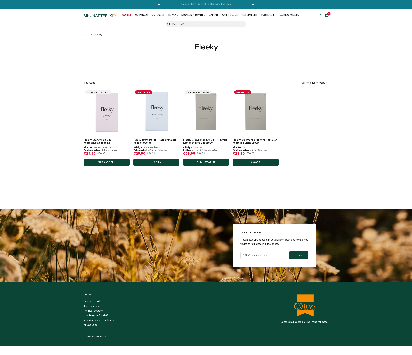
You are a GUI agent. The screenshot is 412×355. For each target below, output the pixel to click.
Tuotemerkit (269, 15)
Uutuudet (158, 15)
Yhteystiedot (91, 324)
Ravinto (200, 15)
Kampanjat (142, 15)
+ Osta (156, 162)
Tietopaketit (250, 15)
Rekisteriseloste (93, 310)
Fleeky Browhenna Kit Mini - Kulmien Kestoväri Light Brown (255, 141)
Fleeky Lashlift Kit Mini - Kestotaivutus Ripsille (98, 141)
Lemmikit (213, 15)
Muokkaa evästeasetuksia (99, 320)
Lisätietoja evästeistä (96, 315)
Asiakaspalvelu (289, 15)
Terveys (173, 15)
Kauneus (186, 15)
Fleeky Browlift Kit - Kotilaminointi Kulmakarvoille (154, 141)
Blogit (234, 15)
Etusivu (89, 34)
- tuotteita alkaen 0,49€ (222, 4)
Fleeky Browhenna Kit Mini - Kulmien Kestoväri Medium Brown (205, 141)
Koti (224, 15)
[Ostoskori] (326, 15)
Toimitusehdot (92, 306)
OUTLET (126, 15)
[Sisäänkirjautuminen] (319, 15)
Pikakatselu (107, 162)
